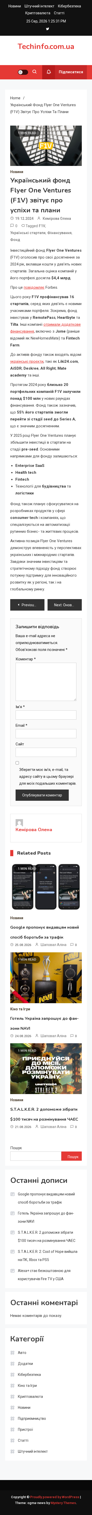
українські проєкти (26, 361)
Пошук (16, 1148)
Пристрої (25, 1429)
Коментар (26, 659)
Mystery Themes (63, 1503)
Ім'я (20, 707)
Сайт (20, 744)
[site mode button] (23, 72)
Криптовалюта (37, 13)
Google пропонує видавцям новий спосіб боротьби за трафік (46, 1198)
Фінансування (59, 233)
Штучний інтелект (39, 6)
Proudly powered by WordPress (55, 1497)
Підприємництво (32, 1418)
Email (21, 725)
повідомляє (34, 287)
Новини (14, 6)
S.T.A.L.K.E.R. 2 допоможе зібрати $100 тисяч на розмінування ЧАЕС (46, 1236)
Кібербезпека (69, 6)
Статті (59, 13)
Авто (22, 1353)
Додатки (25, 1364)
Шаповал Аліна (53, 945)
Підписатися (71, 72)
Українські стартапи (27, 233)
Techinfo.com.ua (46, 46)
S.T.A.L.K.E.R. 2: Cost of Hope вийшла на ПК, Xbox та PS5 (47, 1256)
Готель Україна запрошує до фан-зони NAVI (46, 1217)
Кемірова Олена (57, 218)
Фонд (15, 240)
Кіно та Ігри (20, 1009)
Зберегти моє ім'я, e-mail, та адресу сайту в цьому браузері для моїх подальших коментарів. (47, 776)
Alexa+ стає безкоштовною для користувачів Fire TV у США (44, 1275)
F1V (42, 226)
